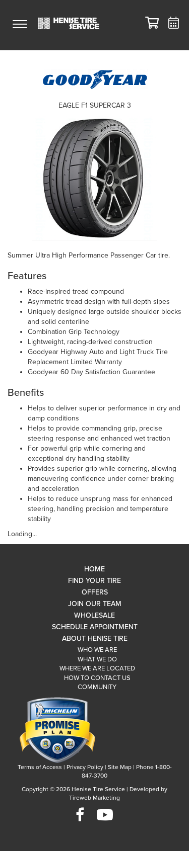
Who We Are (97, 650)
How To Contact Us (97, 678)
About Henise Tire (95, 638)
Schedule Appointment (95, 627)
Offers (95, 592)
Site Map (120, 767)
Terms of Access (40, 767)
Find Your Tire (94, 580)
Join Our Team (94, 604)
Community (97, 687)
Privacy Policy (85, 767)
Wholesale (94, 615)
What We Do (97, 659)
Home (94, 569)
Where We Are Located (97, 668)
